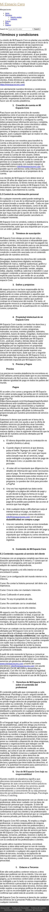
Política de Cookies (38, 908)
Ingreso (8, 25)
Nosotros (8, 15)
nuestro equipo (16, 17)
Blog (7, 23)
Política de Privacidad (20, 908)
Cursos (8, 21)
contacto (13, 19)
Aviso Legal (5, 908)
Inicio (7, 13)
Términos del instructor (33, 910)
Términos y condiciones (13, 910)
